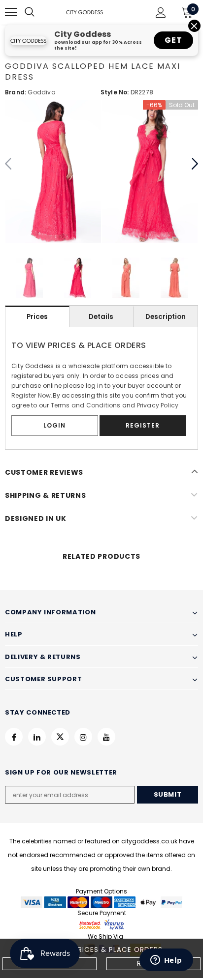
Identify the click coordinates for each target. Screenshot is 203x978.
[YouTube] (106, 737)
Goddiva (41, 92)
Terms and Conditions (86, 405)
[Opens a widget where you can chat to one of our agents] (166, 961)
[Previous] (8, 164)
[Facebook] (14, 737)
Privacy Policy (158, 405)
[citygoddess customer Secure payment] (101, 924)
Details (101, 316)
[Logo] (84, 12)
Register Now (31, 395)
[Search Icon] (39, 12)
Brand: (15, 92)
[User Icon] (161, 12)
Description (165, 316)
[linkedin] (37, 737)
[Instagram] (83, 737)
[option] (53, 171)
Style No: (115, 92)
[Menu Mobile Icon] (11, 12)
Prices (37, 316)
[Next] (194, 164)
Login (54, 425)
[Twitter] (60, 737)
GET (173, 40)
